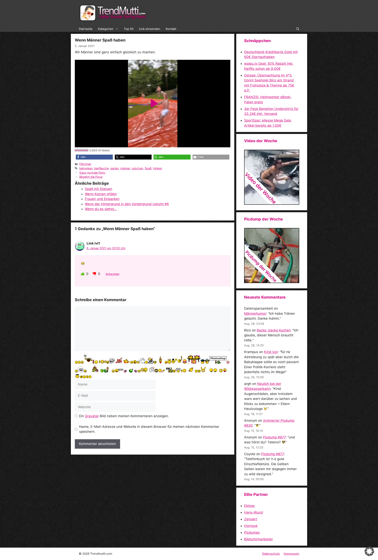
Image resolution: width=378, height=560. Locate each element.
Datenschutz (271, 553)
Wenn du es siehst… (101, 209)
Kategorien (105, 29)
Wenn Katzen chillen (101, 194)
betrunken (86, 168)
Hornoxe (251, 526)
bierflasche (101, 168)
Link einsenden (149, 29)
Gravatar (91, 416)
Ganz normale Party (92, 172)
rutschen (137, 168)
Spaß (148, 168)
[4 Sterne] (84, 150)
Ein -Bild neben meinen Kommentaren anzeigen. (124, 416)
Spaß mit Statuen (98, 189)
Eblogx (249, 506)
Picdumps (252, 532)
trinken (157, 168)
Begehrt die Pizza (90, 176)
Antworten (112, 274)
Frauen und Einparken (102, 199)
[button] (298, 29)
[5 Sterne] (87, 150)
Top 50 (128, 29)
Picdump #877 (274, 437)
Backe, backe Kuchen (274, 330)
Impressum (291, 553)
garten (114, 168)
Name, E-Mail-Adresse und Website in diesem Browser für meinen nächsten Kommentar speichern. (149, 429)
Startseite (86, 29)
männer (125, 168)
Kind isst (271, 352)
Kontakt (171, 29)
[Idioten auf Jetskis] (271, 204)
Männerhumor (255, 314)
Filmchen (85, 164)
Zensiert (250, 519)
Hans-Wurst (253, 512)
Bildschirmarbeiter (258, 539)
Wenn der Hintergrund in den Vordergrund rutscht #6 (127, 204)
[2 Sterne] (79, 150)
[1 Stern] (76, 150)
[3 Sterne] (81, 150)
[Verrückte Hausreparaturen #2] (271, 282)
